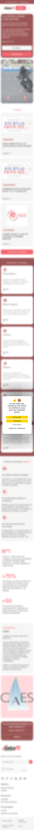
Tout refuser (17, 421)
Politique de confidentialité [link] (17, 428)
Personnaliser (17, 424)
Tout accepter (17, 417)
